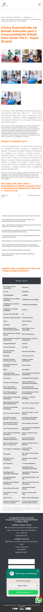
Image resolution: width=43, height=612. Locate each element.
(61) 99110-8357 (22, 552)
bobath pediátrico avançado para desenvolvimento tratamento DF (21, 241)
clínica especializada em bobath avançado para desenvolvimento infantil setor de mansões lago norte (21, 225)
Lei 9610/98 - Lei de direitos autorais (12, 510)
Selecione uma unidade (23, 581)
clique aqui (23, 195)
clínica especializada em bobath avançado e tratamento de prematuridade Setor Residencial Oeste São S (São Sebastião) (21, 245)
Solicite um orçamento (21, 202)
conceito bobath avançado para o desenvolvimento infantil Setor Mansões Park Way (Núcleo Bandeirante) (21, 231)
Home (21, 561)
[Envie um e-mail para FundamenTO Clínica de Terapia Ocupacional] (24, 12)
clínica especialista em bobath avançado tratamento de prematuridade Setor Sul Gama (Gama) (18, 220)
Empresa (21, 567)
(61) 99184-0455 (13, 195)
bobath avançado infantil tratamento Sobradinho (16, 250)
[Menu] (40, 4)
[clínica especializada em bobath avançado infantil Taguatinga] (32, 77)
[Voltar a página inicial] (4, 4)
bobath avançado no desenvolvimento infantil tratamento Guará (21, 216)
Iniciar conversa (22, 592)
